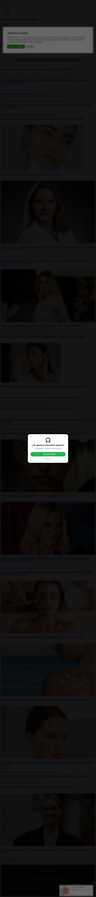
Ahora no (48, 459)
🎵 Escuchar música (48, 454)
